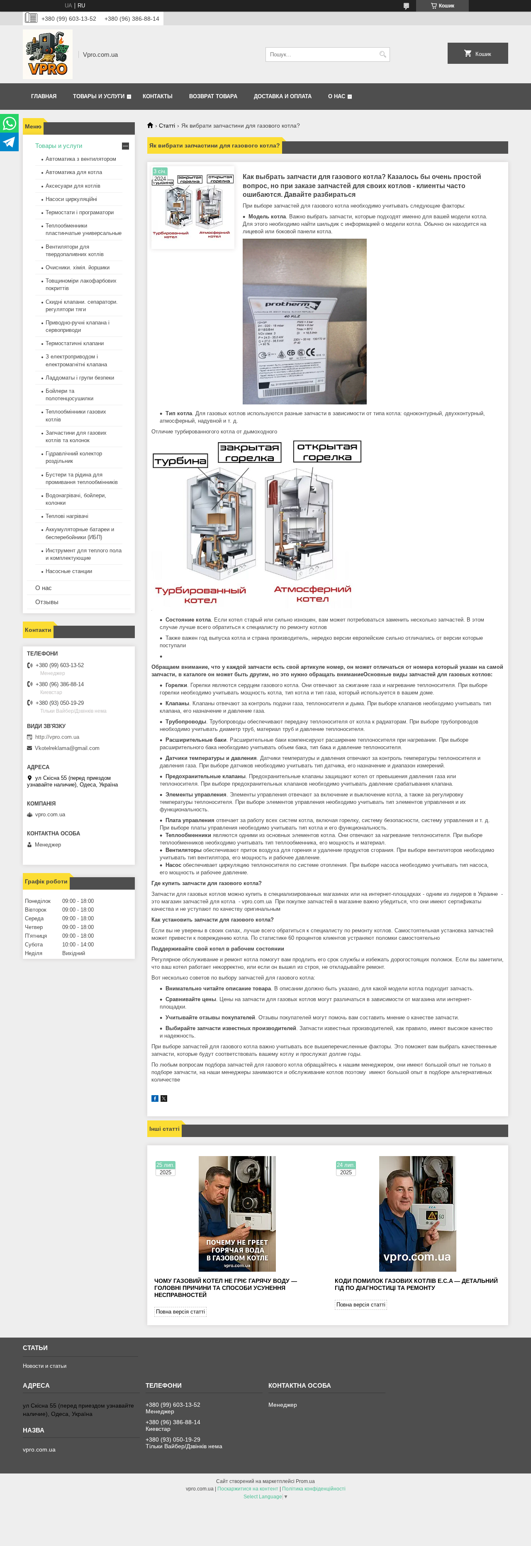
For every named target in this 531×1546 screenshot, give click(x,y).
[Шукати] (382, 54)
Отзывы (46, 601)
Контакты (158, 96)
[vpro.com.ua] (48, 54)
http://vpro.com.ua (57, 737)
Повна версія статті (180, 1312)
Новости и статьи (44, 1366)
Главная (43, 96)
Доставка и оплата (283, 96)
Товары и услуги (98, 96)
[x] (164, 1100)
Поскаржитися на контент (247, 1489)
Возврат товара (213, 96)
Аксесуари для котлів (73, 186)
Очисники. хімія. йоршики (78, 267)
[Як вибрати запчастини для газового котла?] (192, 207)
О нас (336, 96)
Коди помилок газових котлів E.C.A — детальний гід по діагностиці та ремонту (416, 1284)
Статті (167, 125)
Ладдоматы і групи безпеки (80, 378)
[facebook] (154, 1100)
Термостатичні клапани (75, 343)
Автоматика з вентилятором (81, 159)
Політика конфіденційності (314, 1489)
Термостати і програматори (80, 212)
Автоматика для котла (74, 172)
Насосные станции (69, 571)
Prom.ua (305, 1481)
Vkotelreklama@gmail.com (67, 748)
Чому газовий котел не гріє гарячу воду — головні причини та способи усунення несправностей (225, 1287)
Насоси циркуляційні (71, 199)
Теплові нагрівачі (67, 516)
